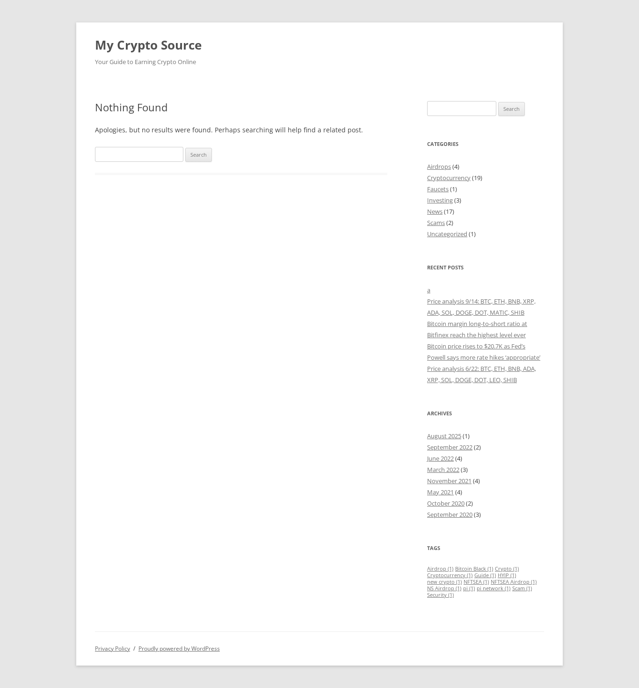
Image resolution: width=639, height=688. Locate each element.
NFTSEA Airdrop (514, 582)
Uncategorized (447, 234)
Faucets (438, 189)
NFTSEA (476, 582)
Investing (440, 200)
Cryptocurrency (449, 178)
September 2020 (449, 514)
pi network (493, 588)
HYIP (507, 575)
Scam (522, 588)
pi (469, 588)
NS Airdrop (444, 588)
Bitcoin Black (474, 568)
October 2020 (446, 503)
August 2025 (444, 436)
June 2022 (440, 458)
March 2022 (443, 469)
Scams (436, 222)
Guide (485, 575)
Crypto (507, 568)
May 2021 (440, 492)
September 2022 (449, 447)
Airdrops (439, 166)
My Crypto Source (148, 44)
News (435, 211)
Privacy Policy (112, 648)
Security (440, 595)
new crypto (444, 582)
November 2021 (449, 481)
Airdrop (440, 568)
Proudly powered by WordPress (179, 648)
